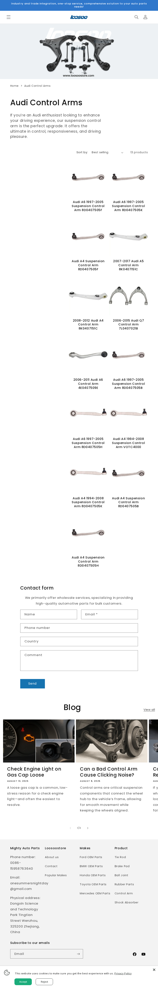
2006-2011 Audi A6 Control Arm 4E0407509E (88, 384)
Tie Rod (120, 857)
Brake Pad (122, 866)
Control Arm (124, 893)
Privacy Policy (123, 973)
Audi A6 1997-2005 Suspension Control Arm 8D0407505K (128, 206)
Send (32, 683)
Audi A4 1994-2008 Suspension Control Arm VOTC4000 (128, 443)
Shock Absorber (127, 902)
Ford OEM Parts (91, 857)
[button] (8, 17)
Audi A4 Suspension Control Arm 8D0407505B (128, 502)
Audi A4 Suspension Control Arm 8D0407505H (88, 562)
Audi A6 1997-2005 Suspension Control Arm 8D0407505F (88, 206)
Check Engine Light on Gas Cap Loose (34, 772)
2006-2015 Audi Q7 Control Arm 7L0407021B (128, 325)
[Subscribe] (78, 954)
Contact (51, 866)
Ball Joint (121, 875)
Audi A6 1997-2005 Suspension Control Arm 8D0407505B (128, 384)
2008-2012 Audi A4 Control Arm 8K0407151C (88, 325)
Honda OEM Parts (93, 875)
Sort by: (82, 152)
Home (14, 86)
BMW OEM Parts (91, 866)
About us (52, 857)
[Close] (154, 970)
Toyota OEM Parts (93, 884)
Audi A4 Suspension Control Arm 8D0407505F (88, 265)
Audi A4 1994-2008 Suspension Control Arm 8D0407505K (88, 502)
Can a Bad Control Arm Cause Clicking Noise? (109, 772)
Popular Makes (56, 875)
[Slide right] (87, 828)
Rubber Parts (124, 884)
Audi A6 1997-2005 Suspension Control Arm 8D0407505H (88, 443)
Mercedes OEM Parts (95, 893)
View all (149, 710)
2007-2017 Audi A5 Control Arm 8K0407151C (128, 265)
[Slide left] (70, 828)
